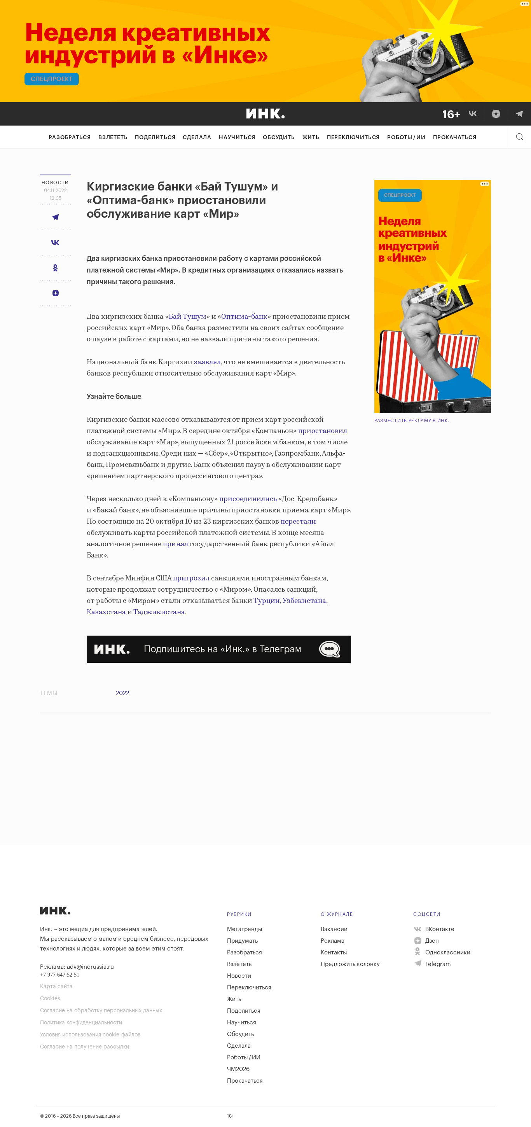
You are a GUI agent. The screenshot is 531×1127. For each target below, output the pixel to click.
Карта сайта (56, 986)
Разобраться (70, 137)
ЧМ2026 (238, 1069)
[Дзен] (496, 114)
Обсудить (279, 137)
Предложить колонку (350, 964)
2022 (122, 693)
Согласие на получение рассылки (84, 1047)
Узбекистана (304, 601)
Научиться (237, 137)
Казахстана (106, 612)
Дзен (431, 941)
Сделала (197, 137)
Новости (239, 976)
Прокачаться (455, 137)
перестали (298, 522)
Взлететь (113, 137)
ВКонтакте (439, 929)
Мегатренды (244, 929)
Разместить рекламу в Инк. (411, 420)
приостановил (322, 431)
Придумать (242, 941)
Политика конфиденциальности (81, 1023)
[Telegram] (519, 114)
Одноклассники (447, 953)
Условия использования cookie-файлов (90, 1035)
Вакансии (334, 929)
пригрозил (191, 578)
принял (175, 544)
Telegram (437, 964)
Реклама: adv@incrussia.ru (77, 967)
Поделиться (155, 137)
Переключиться (353, 137)
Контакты (334, 953)
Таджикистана (159, 612)
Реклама (332, 941)
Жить (311, 137)
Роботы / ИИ (406, 137)
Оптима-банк (244, 317)
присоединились (248, 499)
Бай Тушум (187, 317)
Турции (266, 601)
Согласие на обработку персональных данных (101, 1010)
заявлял (207, 362)
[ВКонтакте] (472, 114)
